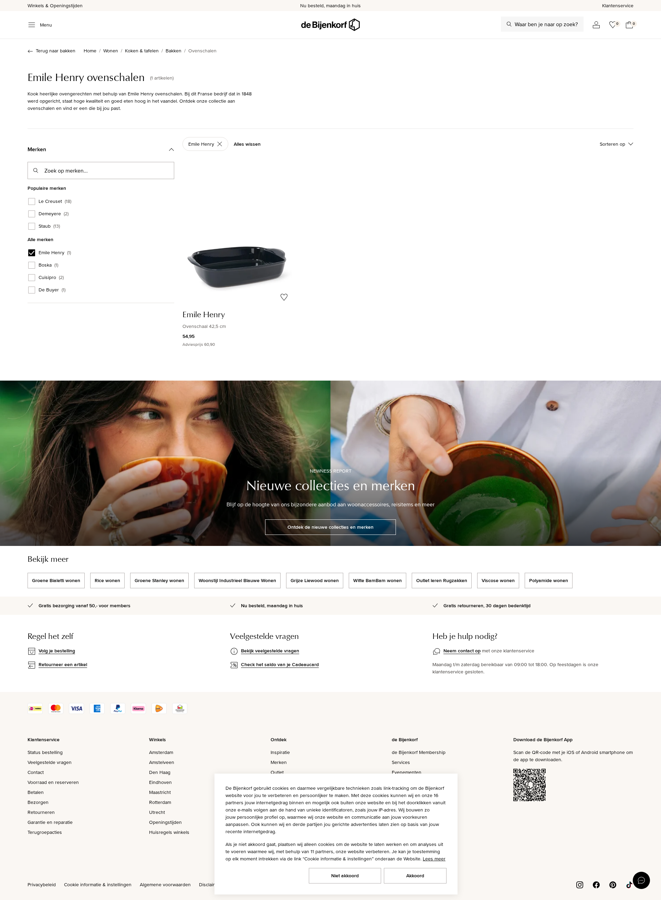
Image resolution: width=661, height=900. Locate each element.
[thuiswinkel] (179, 712)
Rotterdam (160, 802)
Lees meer (434, 858)
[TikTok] (629, 884)
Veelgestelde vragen (50, 762)
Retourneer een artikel (63, 664)
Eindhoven (160, 782)
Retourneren (41, 812)
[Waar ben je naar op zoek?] (509, 24)
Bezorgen (38, 802)
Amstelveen (161, 762)
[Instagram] (580, 884)
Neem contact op (462, 650)
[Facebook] (596, 884)
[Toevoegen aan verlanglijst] (284, 297)
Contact (36, 772)
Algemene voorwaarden (165, 884)
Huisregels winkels (169, 832)
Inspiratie (280, 752)
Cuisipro (51, 277)
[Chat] (641, 880)
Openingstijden (165, 822)
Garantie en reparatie (50, 822)
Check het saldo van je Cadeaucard (280, 664)
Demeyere (54, 214)
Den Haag (159, 772)
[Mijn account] (596, 25)
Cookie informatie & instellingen (98, 884)
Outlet (277, 772)
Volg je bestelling (57, 650)
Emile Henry (55, 253)
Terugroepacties (45, 832)
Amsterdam (161, 752)
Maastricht (160, 792)
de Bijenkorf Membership (418, 752)
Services (401, 762)
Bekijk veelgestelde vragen (270, 650)
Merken (279, 762)
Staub (49, 226)
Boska (48, 265)
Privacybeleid (42, 884)
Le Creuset (55, 201)
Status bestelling (45, 752)
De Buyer (52, 290)
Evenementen (406, 772)
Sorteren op (612, 144)
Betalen (36, 792)
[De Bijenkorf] (330, 25)
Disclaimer (210, 884)
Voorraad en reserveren (53, 782)
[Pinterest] (613, 884)
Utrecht (157, 812)
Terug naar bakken (55, 50)
